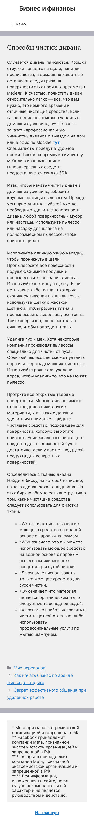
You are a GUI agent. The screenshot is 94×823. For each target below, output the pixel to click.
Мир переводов (29, 667)
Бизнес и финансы (47, 8)
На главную (47, 812)
